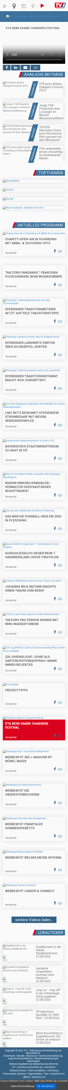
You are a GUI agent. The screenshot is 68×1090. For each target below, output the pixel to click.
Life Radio (49, 1067)
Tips (46, 1073)
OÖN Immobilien (36, 1070)
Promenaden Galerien (14, 1073)
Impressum (32, 1056)
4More (26, 1077)
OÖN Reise (53, 1070)
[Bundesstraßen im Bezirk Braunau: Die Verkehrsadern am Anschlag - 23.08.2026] (34, 931)
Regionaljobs (35, 1073)
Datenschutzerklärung (51, 1056)
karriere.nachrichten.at (30, 1067)
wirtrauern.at (38, 1077)
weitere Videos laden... (34, 920)
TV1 (14, 1067)
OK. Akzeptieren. (46, 1086)
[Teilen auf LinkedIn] (15, 67)
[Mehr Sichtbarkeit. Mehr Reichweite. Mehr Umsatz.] (34, 16)
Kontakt (21, 1056)
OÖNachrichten (17, 1070)
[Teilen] (25, 67)
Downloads (9, 1056)
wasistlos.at (56, 1073)
